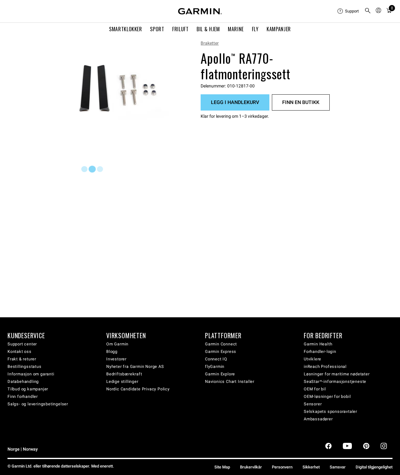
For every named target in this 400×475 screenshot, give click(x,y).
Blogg (112, 351)
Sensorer (313, 404)
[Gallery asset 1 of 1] (124, 93)
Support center (22, 344)
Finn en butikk (300, 102)
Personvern (282, 467)
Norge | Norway (23, 449)
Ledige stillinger (122, 381)
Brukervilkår (251, 467)
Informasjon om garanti (31, 374)
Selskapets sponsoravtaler (330, 411)
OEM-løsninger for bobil (327, 396)
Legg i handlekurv (235, 102)
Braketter (210, 43)
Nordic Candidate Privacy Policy (138, 389)
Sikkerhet (311, 467)
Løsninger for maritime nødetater (337, 374)
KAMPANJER (279, 29)
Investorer (116, 359)
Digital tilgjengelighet (374, 467)
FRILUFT (180, 29)
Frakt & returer (22, 359)
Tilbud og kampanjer (28, 389)
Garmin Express (220, 351)
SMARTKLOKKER (125, 29)
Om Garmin (117, 344)
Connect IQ (216, 359)
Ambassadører (318, 419)
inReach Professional (325, 366)
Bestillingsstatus (25, 366)
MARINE (236, 29)
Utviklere (312, 359)
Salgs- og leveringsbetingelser (38, 404)
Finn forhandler (23, 396)
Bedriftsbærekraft (124, 374)
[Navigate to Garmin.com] (200, 11)
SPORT (157, 29)
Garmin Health (318, 344)
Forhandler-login (320, 351)
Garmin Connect (221, 344)
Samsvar (338, 467)
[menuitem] (348, 11)
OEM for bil (315, 389)
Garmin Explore (220, 374)
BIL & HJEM (208, 29)
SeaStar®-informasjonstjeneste (335, 381)
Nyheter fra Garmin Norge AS (135, 366)
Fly (255, 29)
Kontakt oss (20, 351)
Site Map (222, 467)
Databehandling (23, 381)
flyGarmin (214, 366)
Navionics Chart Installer (229, 381)
